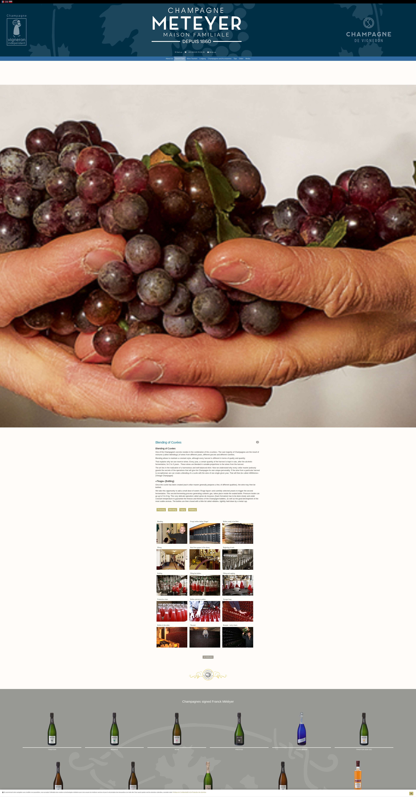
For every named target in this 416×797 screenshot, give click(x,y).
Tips (235, 59)
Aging (182, 510)
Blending (172, 510)
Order (241, 59)
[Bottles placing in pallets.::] (204, 611)
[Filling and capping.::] (237, 585)
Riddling (192, 510)
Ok (411, 793)
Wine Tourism (192, 59)
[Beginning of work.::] (237, 559)
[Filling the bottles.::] (204, 585)
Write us (212, 52)
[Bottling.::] (172, 585)
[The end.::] (204, 637)
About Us (169, 59)
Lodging (202, 59)
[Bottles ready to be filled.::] (237, 533)
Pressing (161, 510)
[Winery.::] (172, 559)
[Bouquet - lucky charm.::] (237, 637)
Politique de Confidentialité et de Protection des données (189, 792)
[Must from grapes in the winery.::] (204, 559)
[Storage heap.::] (237, 611)
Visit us (179, 52)
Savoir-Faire (180, 59)
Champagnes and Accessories (219, 59)
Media (247, 59)
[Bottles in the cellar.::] (172, 637)
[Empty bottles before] (204, 533)
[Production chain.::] (172, 611)
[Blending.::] (172, 533)
